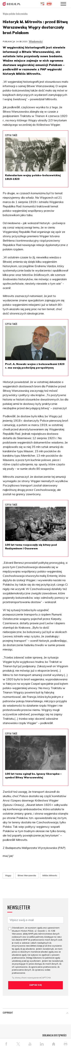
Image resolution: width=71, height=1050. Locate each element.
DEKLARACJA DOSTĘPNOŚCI (54, 1035)
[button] (67, 1013)
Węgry (8, 875)
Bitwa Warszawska (27, 875)
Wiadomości (36, 41)
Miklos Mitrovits (49, 875)
